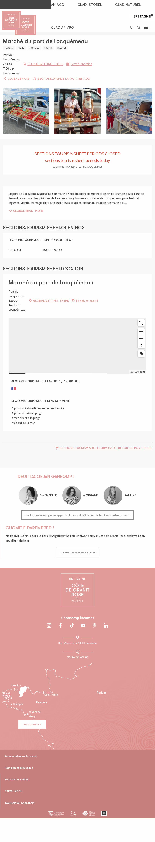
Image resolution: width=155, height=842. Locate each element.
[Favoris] (132, 28)
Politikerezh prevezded (19, 767)
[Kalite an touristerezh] (73, 813)
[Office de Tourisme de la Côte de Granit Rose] (25, 22)
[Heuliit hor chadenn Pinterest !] (94, 626)
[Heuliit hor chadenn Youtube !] (83, 626)
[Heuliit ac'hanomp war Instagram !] (49, 626)
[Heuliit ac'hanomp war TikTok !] (72, 626)
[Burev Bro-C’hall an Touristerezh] (88, 813)
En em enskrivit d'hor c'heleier (77, 552)
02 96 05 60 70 (77, 657)
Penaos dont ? (32, 724)
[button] (138, 27)
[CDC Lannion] (56, 813)
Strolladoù (13, 791)
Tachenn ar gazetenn (20, 803)
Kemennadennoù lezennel (21, 756)
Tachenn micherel (17, 779)
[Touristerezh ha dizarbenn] (104, 813)
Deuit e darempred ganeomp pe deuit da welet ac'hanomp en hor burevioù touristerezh (77, 515)
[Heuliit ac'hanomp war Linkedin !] (106, 626)
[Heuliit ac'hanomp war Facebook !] (60, 626)
